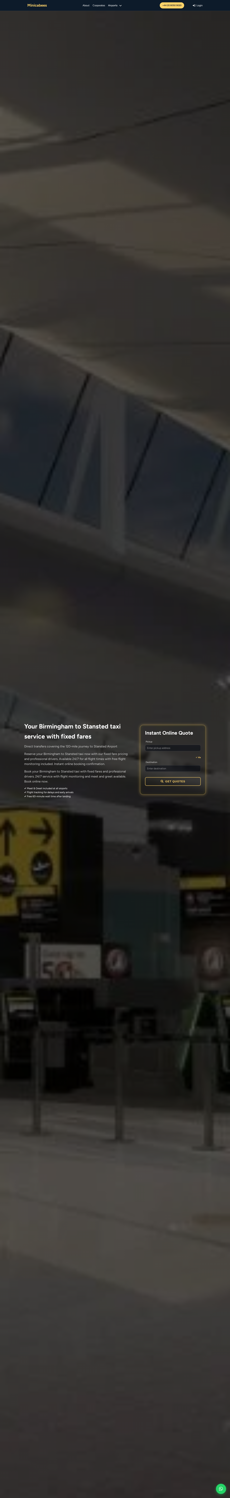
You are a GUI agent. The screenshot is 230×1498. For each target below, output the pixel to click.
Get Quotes (175, 781)
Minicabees (37, 5)
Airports (112, 5)
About (86, 5)
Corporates (99, 5)
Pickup (149, 741)
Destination (151, 762)
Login (200, 5)
